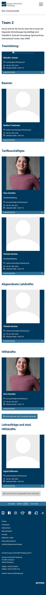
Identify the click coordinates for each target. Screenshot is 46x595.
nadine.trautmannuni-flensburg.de (18, 130)
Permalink (11, 504)
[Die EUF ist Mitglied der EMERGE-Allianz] (42, 513)
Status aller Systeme (9, 541)
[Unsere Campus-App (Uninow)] (23, 513)
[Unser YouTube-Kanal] (3, 513)
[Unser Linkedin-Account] (29, 513)
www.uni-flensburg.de (15, 573)
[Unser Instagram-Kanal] (15, 513)
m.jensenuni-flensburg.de (15, 62)
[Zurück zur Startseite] (12, 4)
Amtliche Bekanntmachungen (12, 544)
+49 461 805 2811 (12, 205)
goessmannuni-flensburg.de (16, 476)
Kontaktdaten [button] (9, 72)
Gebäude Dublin (11, 68)
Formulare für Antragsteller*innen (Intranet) (22, 494)
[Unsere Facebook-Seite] (9, 513)
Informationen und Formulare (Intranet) (20, 416)
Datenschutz (6, 528)
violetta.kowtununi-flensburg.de (17, 263)
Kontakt (4, 534)
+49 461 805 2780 (12, 133)
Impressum (5, 525)
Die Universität (10, 11)
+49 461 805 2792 (12, 65)
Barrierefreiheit (7, 531)
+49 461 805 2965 (12, 266)
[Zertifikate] (36, 513)
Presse (4, 521)
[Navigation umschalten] (41, 4)
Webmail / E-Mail (7, 538)
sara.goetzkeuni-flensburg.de (16, 202)
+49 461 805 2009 (12, 479)
